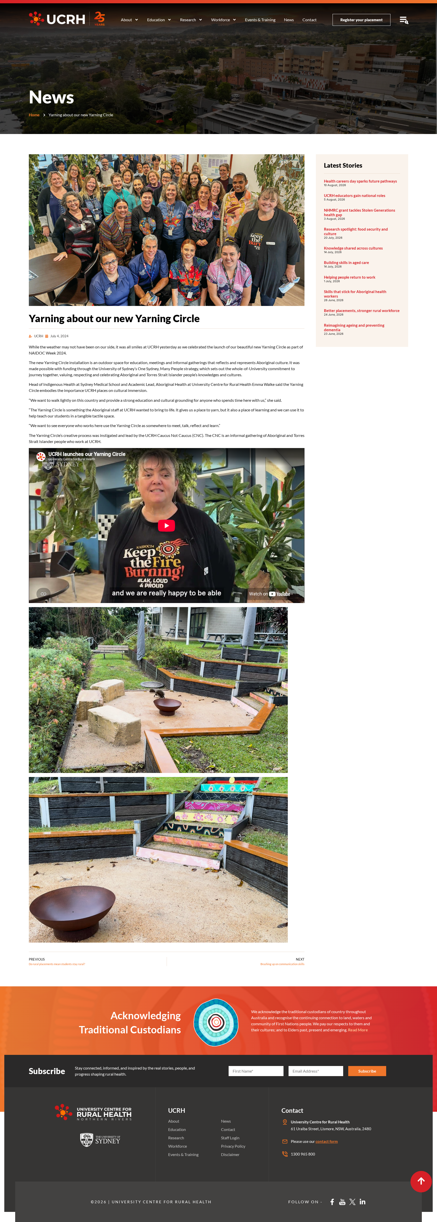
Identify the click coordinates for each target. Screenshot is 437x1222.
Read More (358, 1029)
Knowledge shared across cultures (353, 248)
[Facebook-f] (332, 1201)
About (126, 19)
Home (34, 114)
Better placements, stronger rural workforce (362, 310)
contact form (327, 1141)
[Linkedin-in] (362, 1201)
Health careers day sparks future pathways (360, 181)
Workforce (220, 19)
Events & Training (260, 19)
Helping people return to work (349, 277)
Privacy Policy (233, 1146)
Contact (309, 19)
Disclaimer (230, 1154)
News (289, 19)
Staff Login (230, 1137)
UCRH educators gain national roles (354, 195)
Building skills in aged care (346, 262)
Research (188, 19)
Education (156, 19)
